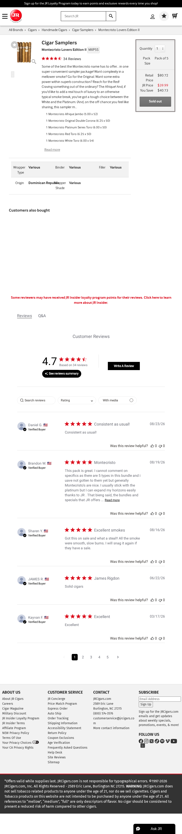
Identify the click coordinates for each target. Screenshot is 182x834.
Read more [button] (112, 500)
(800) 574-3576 (103, 713)
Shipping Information (62, 723)
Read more (52, 150)
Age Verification (59, 743)
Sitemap (53, 762)
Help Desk (55, 752)
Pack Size (146, 61)
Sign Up (145, 704)
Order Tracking (58, 718)
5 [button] (108, 657)
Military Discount (14, 713)
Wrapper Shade (60, 185)
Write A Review (124, 366)
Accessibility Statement (64, 728)
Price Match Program (62, 704)
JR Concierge (56, 699)
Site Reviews (57, 757)
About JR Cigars (13, 699)
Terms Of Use (11, 738)
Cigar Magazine (13, 708)
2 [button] (83, 657)
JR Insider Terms (13, 723)
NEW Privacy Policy (15, 733)
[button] (12, 74)
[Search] (111, 16)
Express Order (57, 708)
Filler (102, 167)
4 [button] (99, 657)
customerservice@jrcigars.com (113, 720)
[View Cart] (175, 16)
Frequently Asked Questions (67, 748)
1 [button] (75, 657)
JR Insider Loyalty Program (20, 718)
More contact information (111, 728)
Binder (60, 167)
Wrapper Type (19, 170)
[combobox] (77, 400)
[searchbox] (36, 400)
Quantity (146, 49)
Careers (7, 704)
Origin (19, 183)
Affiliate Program (14, 728)
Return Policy (57, 733)
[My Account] (152, 17)
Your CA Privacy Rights (18, 748)
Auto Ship (54, 713)
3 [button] (91, 657)
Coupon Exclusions (61, 738)
